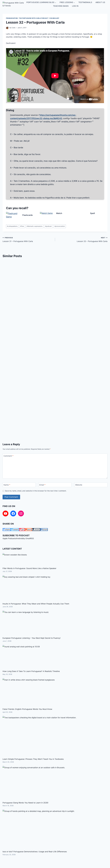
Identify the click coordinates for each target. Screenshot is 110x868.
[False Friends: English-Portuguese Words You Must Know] (29, 693)
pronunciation (12, 18)
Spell (92, 213)
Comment (8, 456)
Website (78, 485)
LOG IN (75, 6)
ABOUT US (100, 2)
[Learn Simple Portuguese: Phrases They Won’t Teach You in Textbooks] (39, 736)
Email (42, 485)
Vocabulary (54, 18)
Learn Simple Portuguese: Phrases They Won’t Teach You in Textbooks (33, 759)
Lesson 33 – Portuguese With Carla (92, 239)
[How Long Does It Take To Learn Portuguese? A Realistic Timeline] (21, 657)
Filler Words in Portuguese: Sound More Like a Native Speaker (29, 568)
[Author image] (7, 27)
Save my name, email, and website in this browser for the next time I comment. (35, 491)
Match (59, 213)
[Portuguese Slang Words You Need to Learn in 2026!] (34, 783)
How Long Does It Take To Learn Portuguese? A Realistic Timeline (31, 671)
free (22, 226)
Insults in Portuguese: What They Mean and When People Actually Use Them (36, 604)
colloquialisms (12, 226)
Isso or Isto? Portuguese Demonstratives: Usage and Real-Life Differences (35, 852)
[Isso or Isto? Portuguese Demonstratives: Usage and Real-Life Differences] (39, 830)
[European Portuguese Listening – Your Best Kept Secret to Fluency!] (26, 623)
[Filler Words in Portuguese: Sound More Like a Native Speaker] (15, 560)
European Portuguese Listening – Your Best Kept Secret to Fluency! (31, 638)
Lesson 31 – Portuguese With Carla (18, 239)
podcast (48, 226)
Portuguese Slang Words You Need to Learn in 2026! (25, 803)
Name (7, 485)
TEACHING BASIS (61, 6)
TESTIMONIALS (85, 2)
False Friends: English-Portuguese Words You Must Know (27, 709)
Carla (13, 28)
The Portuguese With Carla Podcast (33, 18)
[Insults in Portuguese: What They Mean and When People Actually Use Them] (26, 588)
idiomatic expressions (34, 226)
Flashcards (27, 215)
